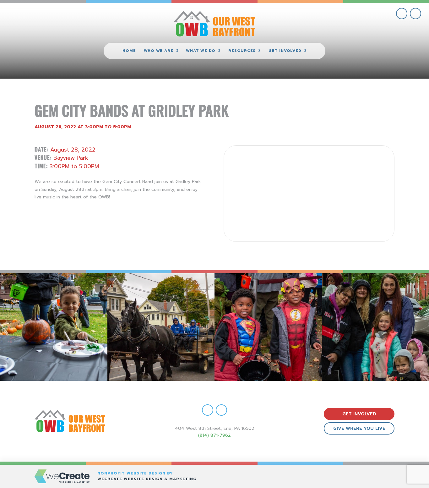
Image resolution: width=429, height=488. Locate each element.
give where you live (359, 428)
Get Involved (285, 51)
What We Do (200, 51)
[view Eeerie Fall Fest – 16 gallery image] (268, 327)
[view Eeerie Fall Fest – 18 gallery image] (53, 327)
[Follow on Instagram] (415, 13)
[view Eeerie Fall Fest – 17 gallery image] (161, 327)
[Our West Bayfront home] (214, 23)
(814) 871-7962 (214, 435)
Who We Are (158, 51)
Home (129, 51)
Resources (242, 51)
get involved (359, 414)
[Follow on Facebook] (401, 13)
